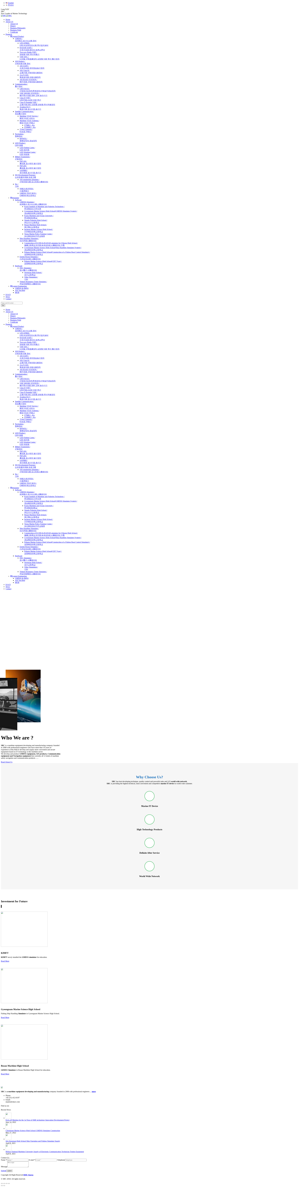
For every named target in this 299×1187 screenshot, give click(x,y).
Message (4, 1167)
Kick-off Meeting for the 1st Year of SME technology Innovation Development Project (37, 1120)
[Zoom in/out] (9, 1183)
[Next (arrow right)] (4, 1185)
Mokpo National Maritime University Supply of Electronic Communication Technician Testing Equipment (45, 1152)
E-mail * (32, 1160)
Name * (4, 1160)
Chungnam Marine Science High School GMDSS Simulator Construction (33, 1131)
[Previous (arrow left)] (2, 1185)
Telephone (61, 1160)
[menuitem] (10, 3)
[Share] (4, 1183)
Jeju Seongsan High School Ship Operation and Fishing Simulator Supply (33, 1141)
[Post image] (8, 1118)
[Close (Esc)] (2, 1183)
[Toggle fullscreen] (6, 1183)
